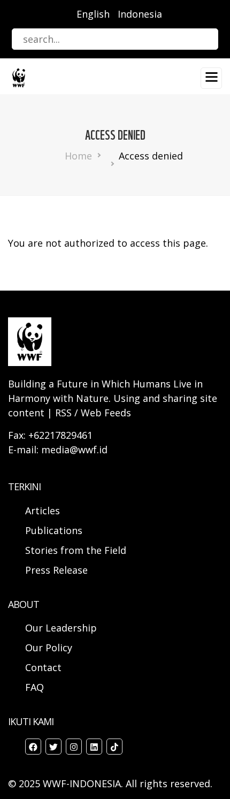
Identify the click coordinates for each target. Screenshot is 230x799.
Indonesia (140, 13)
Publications (53, 530)
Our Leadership (61, 627)
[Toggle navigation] (211, 78)
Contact (43, 667)
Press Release (56, 570)
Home (78, 155)
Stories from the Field (75, 550)
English (93, 13)
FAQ (34, 687)
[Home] (18, 77)
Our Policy (48, 647)
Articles (42, 510)
